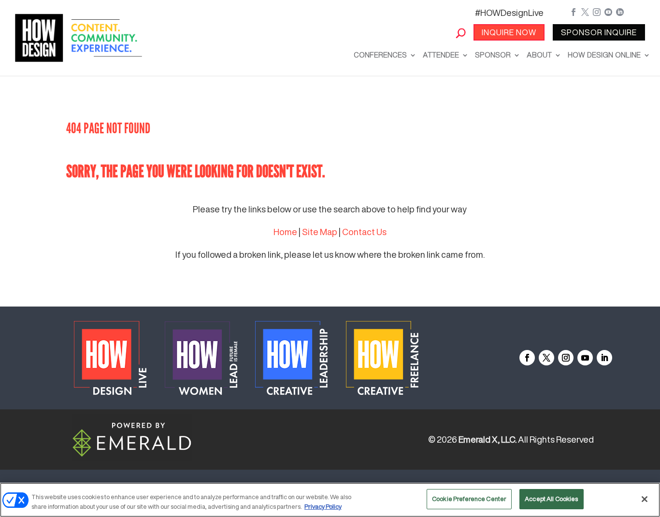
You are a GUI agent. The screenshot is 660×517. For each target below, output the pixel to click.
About (539, 54)
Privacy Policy (323, 506)
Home (285, 231)
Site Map (319, 231)
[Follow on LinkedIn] (604, 357)
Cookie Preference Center (469, 499)
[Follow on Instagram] (566, 357)
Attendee (441, 54)
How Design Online (604, 54)
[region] (330, 500)
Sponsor (493, 54)
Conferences (380, 54)
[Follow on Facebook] (527, 357)
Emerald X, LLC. (488, 439)
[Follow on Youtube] (585, 357)
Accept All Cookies (551, 499)
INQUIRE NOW (509, 32)
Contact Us (364, 231)
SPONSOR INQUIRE (599, 32)
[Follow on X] (546, 357)
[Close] (644, 499)
